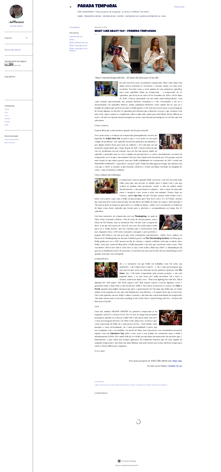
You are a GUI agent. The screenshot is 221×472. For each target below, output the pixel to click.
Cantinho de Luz (132, 16)
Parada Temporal (97, 6)
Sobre (80, 16)
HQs (6, 112)
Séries (6, 125)
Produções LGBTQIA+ (93, 16)
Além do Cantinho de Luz (150, 16)
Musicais (7, 118)
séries (71, 40)
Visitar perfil (16, 26)
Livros (7, 115)
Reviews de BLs (109, 16)
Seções (120, 16)
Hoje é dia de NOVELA (12, 139)
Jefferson (16, 22)
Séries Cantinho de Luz (78, 43)
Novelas (7, 122)
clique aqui (177, 361)
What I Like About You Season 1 (157, 385)
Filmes (7, 109)
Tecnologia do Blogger (128, 461)
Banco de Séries (10, 142)
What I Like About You (78, 46)
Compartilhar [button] (74, 27)
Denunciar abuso (12, 50)
